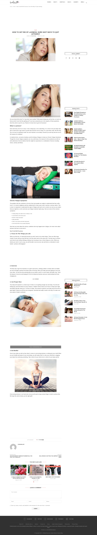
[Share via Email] (42, 439)
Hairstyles (62, 2)
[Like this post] (37, 439)
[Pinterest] (76, 58)
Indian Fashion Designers (57, 524)
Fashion (49, 2)
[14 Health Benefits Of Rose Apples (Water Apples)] (18, 470)
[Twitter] (69, 58)
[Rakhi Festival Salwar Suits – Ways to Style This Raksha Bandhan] (69, 139)
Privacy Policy (75, 524)
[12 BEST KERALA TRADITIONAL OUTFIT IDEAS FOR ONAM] (69, 123)
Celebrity (76, 2)
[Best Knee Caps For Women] (53, 470)
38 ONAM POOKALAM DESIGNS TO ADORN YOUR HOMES (79, 147)
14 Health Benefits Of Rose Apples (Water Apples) (79, 163)
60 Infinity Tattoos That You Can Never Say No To (80, 301)
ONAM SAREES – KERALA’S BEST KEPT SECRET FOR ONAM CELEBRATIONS (80, 131)
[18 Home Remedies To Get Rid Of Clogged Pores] (69, 319)
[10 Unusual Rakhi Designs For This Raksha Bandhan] (69, 155)
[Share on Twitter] (40, 439)
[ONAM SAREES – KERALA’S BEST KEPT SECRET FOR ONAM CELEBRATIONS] (69, 131)
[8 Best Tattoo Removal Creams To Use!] (36, 470)
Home (11, 6)
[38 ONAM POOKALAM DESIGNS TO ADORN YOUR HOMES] (69, 147)
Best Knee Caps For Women (53, 477)
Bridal (82, 2)
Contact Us (42, 524)
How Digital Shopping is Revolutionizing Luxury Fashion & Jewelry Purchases (80, 114)
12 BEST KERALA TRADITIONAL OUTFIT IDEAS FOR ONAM (79, 123)
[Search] (86, 2)
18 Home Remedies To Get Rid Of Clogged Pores (80, 318)
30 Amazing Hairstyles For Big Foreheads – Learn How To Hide (80, 171)
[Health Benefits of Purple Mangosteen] (69, 286)
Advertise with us (29, 524)
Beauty (55, 2)
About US (21, 524)
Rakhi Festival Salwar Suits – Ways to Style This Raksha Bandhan (80, 139)
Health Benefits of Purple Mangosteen (80, 285)
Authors (36, 524)
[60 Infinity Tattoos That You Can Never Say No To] (69, 302)
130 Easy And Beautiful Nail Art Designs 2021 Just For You (80, 294)
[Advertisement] (34, 19)
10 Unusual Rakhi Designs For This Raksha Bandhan (80, 155)
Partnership (67, 524)
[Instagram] (73, 58)
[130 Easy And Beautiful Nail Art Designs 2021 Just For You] (69, 294)
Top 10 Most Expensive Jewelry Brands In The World (80, 310)
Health (69, 2)
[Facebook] (66, 58)
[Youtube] (79, 58)
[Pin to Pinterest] (41, 439)
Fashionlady (33, 35)
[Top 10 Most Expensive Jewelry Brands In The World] (69, 310)
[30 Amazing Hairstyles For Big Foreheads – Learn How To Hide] (69, 171)
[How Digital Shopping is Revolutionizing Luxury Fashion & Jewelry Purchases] (69, 114)
